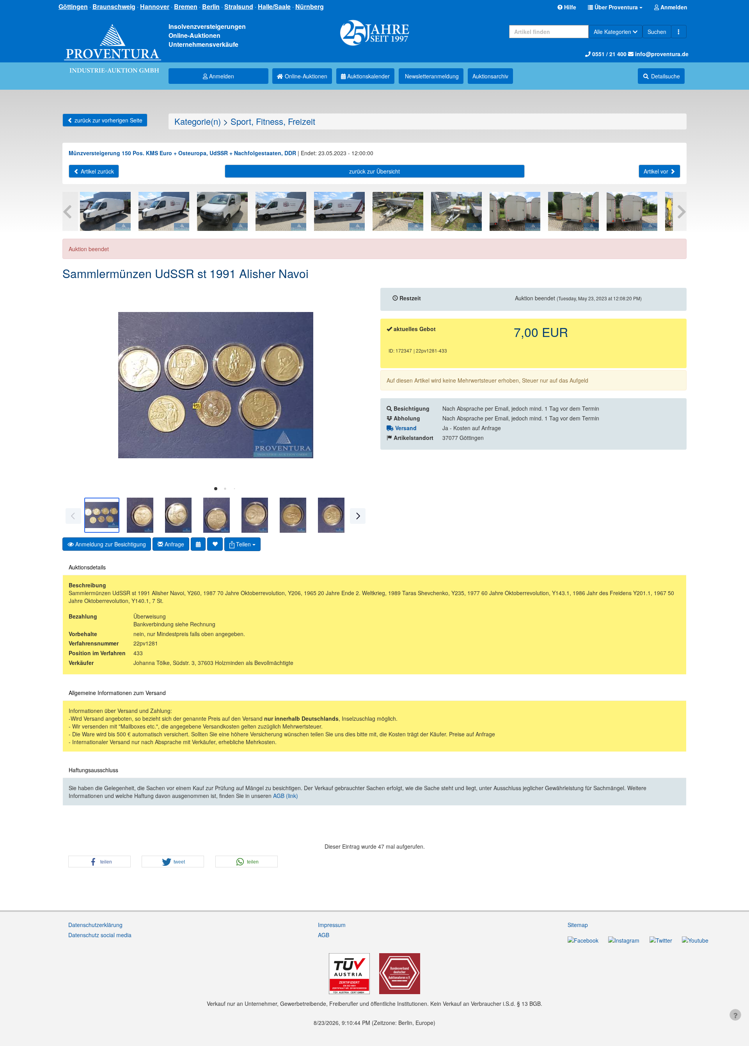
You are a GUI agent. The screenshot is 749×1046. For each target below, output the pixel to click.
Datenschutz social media (99, 935)
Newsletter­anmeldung (431, 76)
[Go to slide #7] (331, 515)
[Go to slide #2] (140, 515)
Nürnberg (309, 6)
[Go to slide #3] (178, 515)
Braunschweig (113, 6)
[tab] (215, 489)
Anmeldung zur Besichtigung (110, 544)
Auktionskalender (368, 76)
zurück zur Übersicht (374, 171)
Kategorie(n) (197, 121)
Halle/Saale (274, 6)
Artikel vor (657, 171)
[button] (615, 7)
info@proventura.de (661, 54)
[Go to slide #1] (101, 515)
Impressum (332, 925)
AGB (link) (285, 796)
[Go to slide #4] (216, 515)
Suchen (657, 31)
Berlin (211, 6)
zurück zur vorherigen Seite (107, 120)
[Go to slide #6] (293, 515)
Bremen (185, 6)
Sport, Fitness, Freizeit (273, 121)
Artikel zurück (96, 171)
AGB (323, 935)
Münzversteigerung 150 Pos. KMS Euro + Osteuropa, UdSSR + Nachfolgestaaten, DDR (182, 153)
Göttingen (73, 6)
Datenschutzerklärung (95, 925)
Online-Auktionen (305, 76)
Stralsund (238, 6)
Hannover (154, 6)
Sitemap (578, 925)
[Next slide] (357, 385)
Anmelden (221, 76)
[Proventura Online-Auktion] (112, 39)
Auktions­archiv (490, 76)
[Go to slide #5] (254, 515)
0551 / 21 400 (609, 54)
